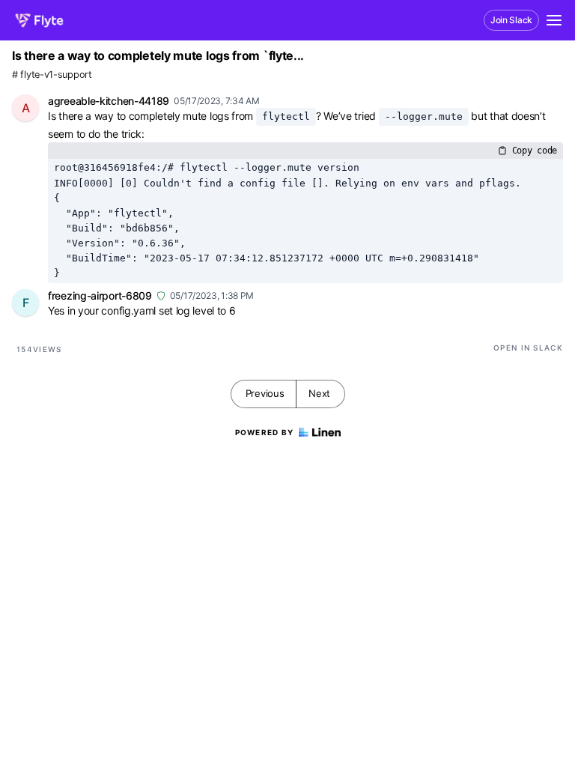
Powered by (264, 432)
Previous (265, 393)
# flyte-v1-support (52, 74)
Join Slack (511, 19)
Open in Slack (528, 347)
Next (319, 393)
